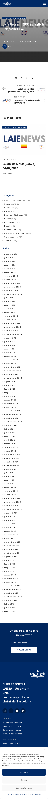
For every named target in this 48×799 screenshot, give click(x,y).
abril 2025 (9, 309)
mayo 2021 (9, 480)
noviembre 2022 (12, 414)
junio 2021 (9, 476)
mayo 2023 (10, 393)
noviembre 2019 (12, 546)
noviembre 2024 (12, 327)
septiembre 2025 (13, 294)
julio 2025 (9, 298)
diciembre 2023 (12, 367)
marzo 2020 (10, 531)
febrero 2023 (11, 403)
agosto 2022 (11, 425)
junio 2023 (9, 389)
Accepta (24, 772)
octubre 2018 (11, 593)
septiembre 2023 (13, 378)
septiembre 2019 (13, 553)
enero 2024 (10, 363)
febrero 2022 (11, 447)
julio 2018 (9, 604)
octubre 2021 (11, 462)
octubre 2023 (11, 374)
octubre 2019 (11, 549)
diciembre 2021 (12, 455)
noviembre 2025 (12, 287)
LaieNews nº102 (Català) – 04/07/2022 (20, 166)
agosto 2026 (11, 254)
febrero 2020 (11, 535)
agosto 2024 (11, 338)
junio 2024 (10, 345)
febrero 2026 (11, 276)
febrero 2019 (11, 578)
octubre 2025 (11, 290)
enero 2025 (10, 320)
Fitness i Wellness (16, 215)
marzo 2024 (10, 356)
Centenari (11, 208)
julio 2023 (9, 385)
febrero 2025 (11, 316)
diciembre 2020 (12, 498)
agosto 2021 (10, 469)
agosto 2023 (11, 382)
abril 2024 (9, 352)
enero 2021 (10, 495)
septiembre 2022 (13, 422)
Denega (24, 780)
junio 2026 (9, 261)
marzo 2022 (10, 444)
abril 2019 (9, 571)
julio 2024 (9, 342)
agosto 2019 (10, 557)
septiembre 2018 (13, 597)
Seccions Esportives (17, 233)
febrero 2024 (11, 360)
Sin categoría (13, 237)
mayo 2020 (10, 524)
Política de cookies (13, 794)
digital (31, 41)
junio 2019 (9, 564)
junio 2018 (9, 608)
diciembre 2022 (12, 411)
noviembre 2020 (12, 502)
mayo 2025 (10, 305)
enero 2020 (10, 538)
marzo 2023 (10, 400)
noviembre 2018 (12, 589)
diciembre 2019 (12, 542)
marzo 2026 (10, 272)
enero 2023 (10, 407)
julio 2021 (9, 473)
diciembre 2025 (12, 283)
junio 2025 (9, 301)
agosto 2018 (10, 600)
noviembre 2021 (12, 458)
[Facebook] (11, 710)
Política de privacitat (27, 794)
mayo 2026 (10, 265)
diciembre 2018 (12, 586)
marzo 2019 (10, 575)
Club (9, 211)
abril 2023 (9, 396)
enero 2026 (10, 280)
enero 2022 (10, 451)
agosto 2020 (11, 513)
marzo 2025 (10, 312)
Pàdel (9, 226)
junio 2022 (9, 433)
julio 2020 (9, 516)
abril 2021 (9, 484)
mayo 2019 (9, 568)
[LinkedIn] (23, 710)
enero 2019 (10, 582)
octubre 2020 (11, 506)
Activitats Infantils (17, 200)
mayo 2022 (10, 436)
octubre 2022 (11, 418)
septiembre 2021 (13, 465)
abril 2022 (9, 440)
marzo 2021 (10, 487)
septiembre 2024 (13, 334)
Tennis (10, 241)
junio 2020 (9, 520)
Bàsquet (11, 204)
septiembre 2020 (13, 509)
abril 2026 (9, 269)
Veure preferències (24, 788)
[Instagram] (4, 710)
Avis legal (38, 794)
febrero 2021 (11, 491)
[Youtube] (17, 710)
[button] (44, 750)
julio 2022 (9, 429)
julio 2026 (9, 258)
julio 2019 (9, 560)
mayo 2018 (9, 611)
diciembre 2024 (12, 323)
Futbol (10, 219)
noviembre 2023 (12, 371)
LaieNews (9, 41)
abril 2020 (9, 527)
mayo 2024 (10, 349)
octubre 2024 (11, 331)
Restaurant (12, 230)
